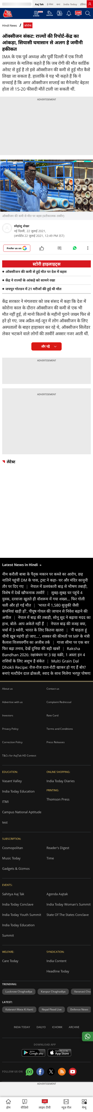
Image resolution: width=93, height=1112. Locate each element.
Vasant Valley (12, 781)
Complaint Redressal (58, 702)
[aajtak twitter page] (51, 1072)
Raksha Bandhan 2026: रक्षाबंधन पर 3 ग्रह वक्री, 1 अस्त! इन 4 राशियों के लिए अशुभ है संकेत (43, 655)
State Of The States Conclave (67, 914)
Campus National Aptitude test (21, 817)
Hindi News (9, 25)
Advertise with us (12, 702)
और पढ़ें (45, 346)
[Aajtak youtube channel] (73, 1072)
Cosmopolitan (12, 848)
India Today (70, 4)
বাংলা (58, 4)
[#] (74, 249)
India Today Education (18, 791)
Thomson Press (57, 799)
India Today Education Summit (18, 930)
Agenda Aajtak (57, 894)
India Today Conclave (17, 904)
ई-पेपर (50, 4)
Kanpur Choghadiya (53, 991)
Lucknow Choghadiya (18, 991)
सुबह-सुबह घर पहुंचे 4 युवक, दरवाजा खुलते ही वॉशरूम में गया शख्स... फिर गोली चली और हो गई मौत (43, 599)
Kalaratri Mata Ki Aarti (19, 1009)
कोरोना (27, 25)
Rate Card (52, 715)
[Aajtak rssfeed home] (62, 1072)
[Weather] (49, 14)
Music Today (11, 858)
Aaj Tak (39, 4)
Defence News (79, 1009)
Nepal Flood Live (52, 1009)
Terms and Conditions (59, 729)
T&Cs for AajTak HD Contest (19, 755)
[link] (89, 3)
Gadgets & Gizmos (16, 868)
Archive (74, 1027)
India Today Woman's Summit (68, 904)
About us (7, 688)
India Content (56, 961)
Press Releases (55, 742)
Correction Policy (12, 742)
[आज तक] (7, 13)
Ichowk (57, 1027)
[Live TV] (78, 14)
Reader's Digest (57, 848)
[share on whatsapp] (87, 1036)
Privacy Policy (10, 729)
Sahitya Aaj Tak (13, 894)
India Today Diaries (60, 781)
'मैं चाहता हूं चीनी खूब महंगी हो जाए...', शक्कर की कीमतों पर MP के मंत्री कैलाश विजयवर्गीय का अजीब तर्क (46, 636)
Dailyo (41, 1027)
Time (50, 858)
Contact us (52, 688)
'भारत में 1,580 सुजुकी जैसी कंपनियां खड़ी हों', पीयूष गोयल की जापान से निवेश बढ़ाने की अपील (45, 611)
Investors (7, 715)
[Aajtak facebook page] (40, 1072)
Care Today (10, 961)
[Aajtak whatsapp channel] (29, 1072)
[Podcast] (59, 13)
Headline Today (57, 971)
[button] (84, 1104)
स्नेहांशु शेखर (21, 226)
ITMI (5, 801)
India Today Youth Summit (21, 914)
